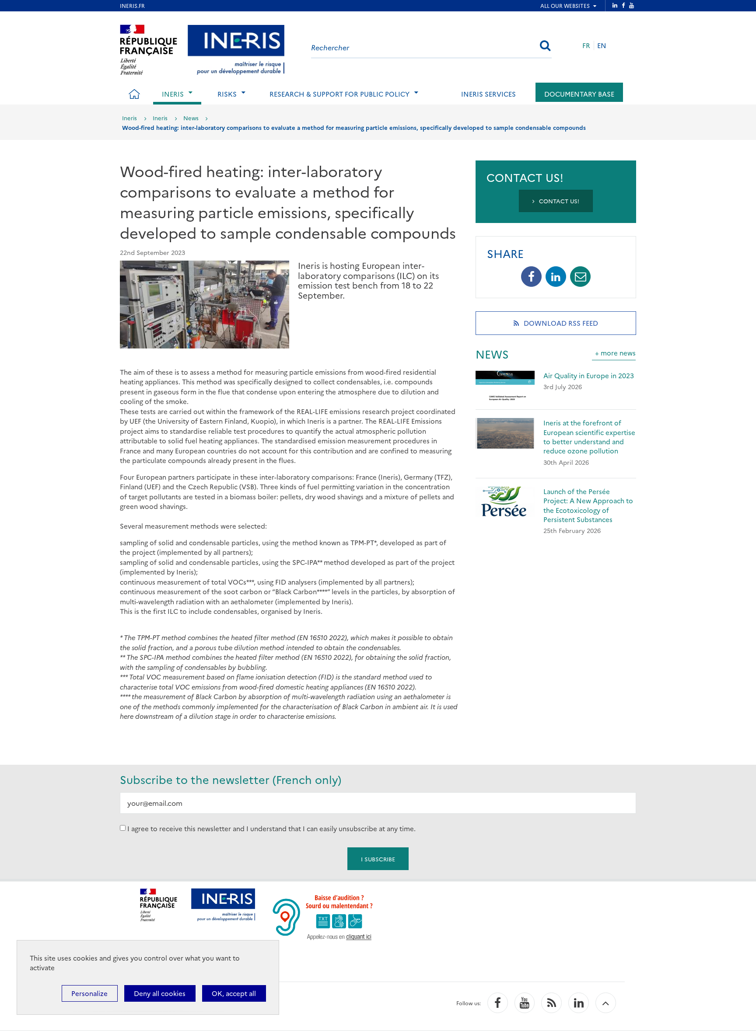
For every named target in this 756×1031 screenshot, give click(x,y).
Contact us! (558, 201)
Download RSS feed (572, 326)
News (191, 118)
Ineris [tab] (173, 93)
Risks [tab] (227, 93)
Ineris (129, 118)
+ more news (615, 352)
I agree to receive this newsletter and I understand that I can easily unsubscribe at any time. (271, 827)
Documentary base (579, 93)
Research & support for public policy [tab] (340, 93)
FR (586, 45)
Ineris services (488, 93)
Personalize (89, 993)
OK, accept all (234, 993)
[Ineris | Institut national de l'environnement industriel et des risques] (236, 48)
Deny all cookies (160, 993)
